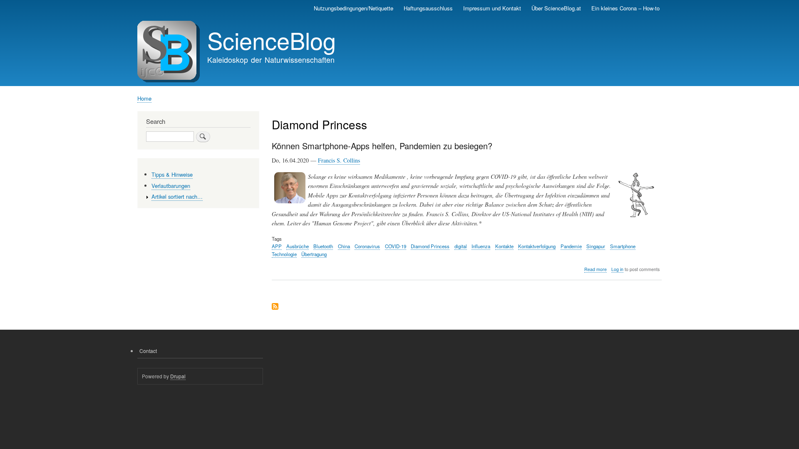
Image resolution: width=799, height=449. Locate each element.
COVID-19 (395, 246)
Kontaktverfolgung (537, 246)
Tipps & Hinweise (172, 174)
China (344, 246)
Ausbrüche (297, 246)
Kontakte (504, 246)
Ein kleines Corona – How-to (625, 8)
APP (277, 246)
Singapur (595, 246)
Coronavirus (367, 246)
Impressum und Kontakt (492, 8)
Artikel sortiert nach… (177, 196)
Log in (617, 269)
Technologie (284, 254)
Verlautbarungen (170, 186)
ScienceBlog (271, 40)
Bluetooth (323, 246)
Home (144, 98)
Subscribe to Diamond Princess (275, 307)
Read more (595, 269)
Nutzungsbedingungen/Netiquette (353, 8)
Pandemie (571, 246)
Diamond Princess (430, 246)
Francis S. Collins (339, 160)
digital (460, 246)
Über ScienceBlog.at (556, 8)
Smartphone (622, 246)
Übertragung (314, 254)
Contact (148, 350)
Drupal (178, 376)
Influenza (480, 246)
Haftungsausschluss (428, 8)
